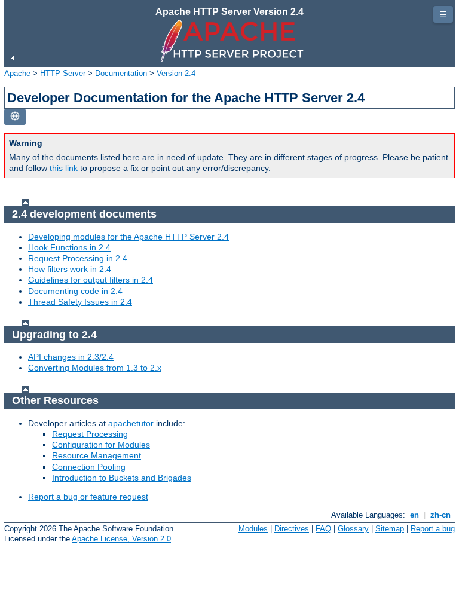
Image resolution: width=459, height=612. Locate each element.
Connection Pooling (89, 467)
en (414, 514)
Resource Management (96, 455)
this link (64, 168)
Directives (291, 528)
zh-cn (440, 514)
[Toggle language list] (15, 117)
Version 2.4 (176, 73)
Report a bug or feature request (88, 496)
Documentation (121, 73)
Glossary (353, 528)
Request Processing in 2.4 (77, 258)
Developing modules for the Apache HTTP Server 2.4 (128, 236)
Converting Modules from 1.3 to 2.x (94, 367)
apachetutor (131, 423)
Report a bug (433, 528)
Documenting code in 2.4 (75, 291)
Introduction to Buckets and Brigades (121, 477)
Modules (253, 528)
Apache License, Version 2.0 (121, 538)
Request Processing (90, 434)
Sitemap (389, 528)
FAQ (323, 528)
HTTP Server (62, 73)
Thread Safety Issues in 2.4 (80, 302)
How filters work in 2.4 (69, 269)
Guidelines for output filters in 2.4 (90, 279)
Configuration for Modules (101, 444)
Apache (17, 73)
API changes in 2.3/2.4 (71, 357)
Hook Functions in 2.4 (69, 247)
